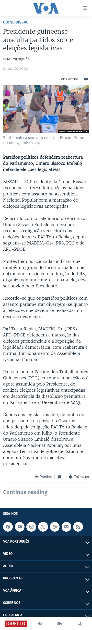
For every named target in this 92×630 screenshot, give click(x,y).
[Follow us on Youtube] (20, 527)
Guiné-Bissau (16, 22)
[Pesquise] (79, 623)
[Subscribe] (66, 527)
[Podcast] (55, 527)
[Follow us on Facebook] (8, 527)
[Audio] (39, 623)
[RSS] (78, 527)
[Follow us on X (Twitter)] (43, 527)
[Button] (69, 79)
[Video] (59, 623)
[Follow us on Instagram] (31, 527)
